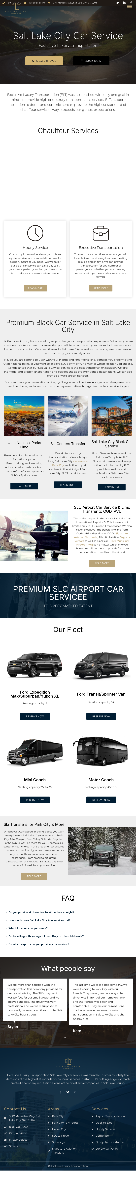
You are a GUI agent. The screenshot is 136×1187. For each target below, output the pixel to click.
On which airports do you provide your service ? (38, 944)
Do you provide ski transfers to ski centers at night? (41, 912)
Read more (35, 288)
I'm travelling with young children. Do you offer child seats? (46, 936)
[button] (130, 6)
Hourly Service (35, 247)
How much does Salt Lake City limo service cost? (39, 920)
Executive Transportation (101, 247)
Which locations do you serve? (28, 928)
